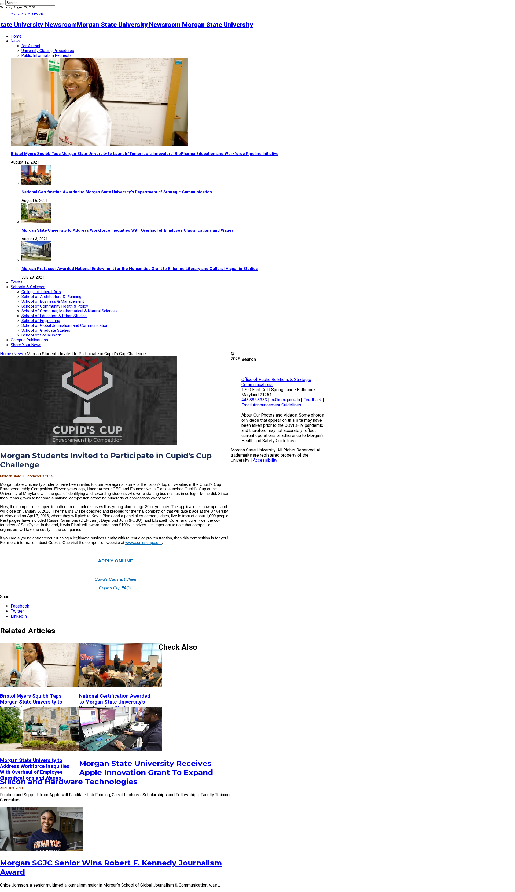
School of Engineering (40, 320)
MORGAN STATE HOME (27, 14)
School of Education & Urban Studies (54, 315)
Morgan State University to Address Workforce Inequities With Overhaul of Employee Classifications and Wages (127, 230)
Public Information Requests (46, 55)
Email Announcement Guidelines (271, 405)
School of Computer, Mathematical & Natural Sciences (69, 311)
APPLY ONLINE (115, 561)
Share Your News (26, 344)
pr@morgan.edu (285, 399)
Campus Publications (29, 340)
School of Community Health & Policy (54, 306)
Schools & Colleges (28, 286)
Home (16, 36)
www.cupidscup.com (143, 542)
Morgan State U (12, 476)
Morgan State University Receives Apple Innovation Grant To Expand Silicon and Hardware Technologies (106, 772)
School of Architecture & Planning (51, 296)
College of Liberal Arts (41, 291)
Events (17, 282)
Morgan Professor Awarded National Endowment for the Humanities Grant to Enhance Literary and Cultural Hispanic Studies (139, 268)
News (16, 41)
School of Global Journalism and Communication (64, 325)
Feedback (312, 399)
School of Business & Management (52, 301)
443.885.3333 (254, 399)
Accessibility (265, 460)
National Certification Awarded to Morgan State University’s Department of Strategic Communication (116, 192)
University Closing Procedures (47, 50)
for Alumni (30, 45)
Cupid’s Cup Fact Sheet (115, 579)
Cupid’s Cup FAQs (115, 588)
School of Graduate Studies (45, 330)
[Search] (2, 4)
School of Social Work (41, 335)
